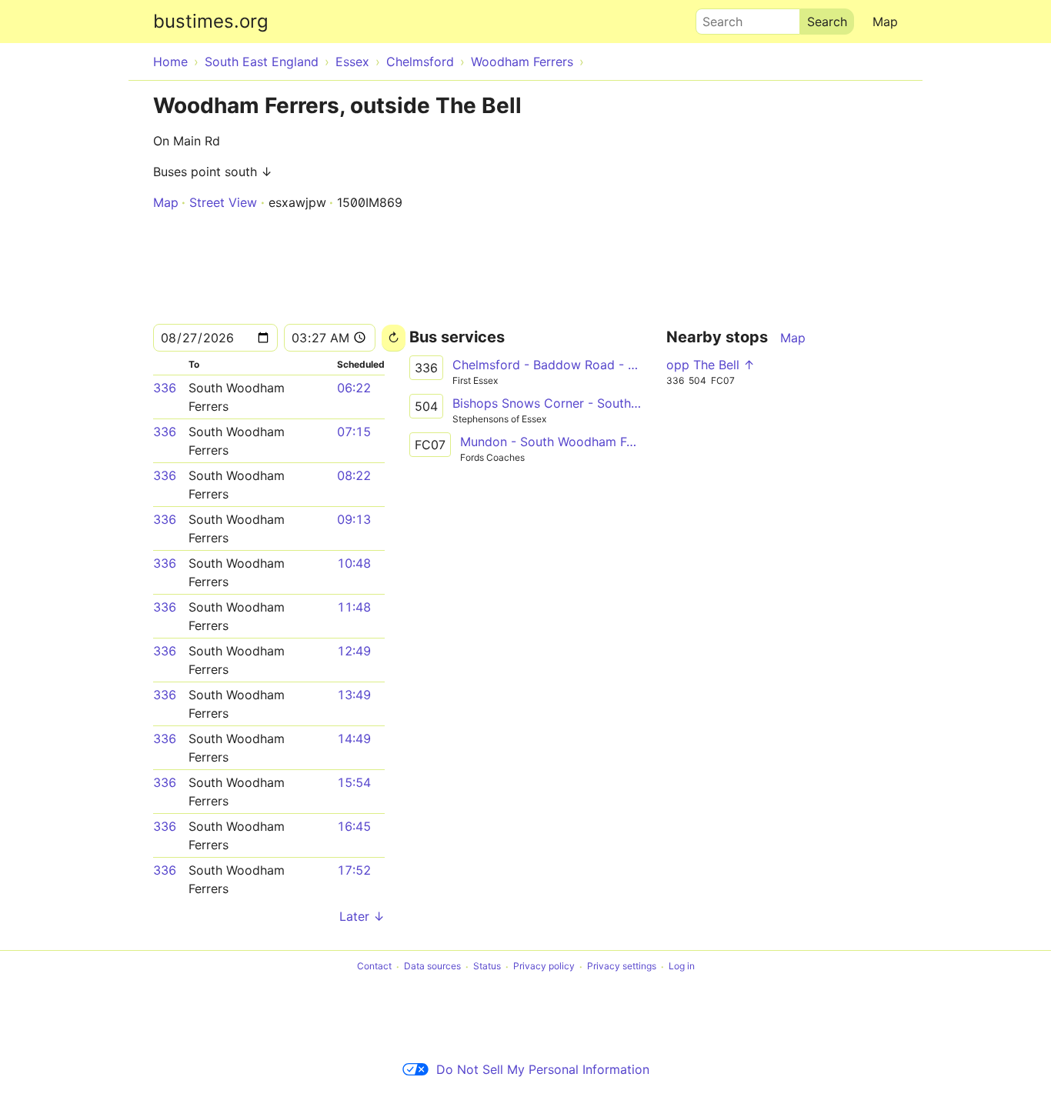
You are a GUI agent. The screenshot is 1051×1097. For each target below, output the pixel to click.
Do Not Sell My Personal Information (542, 1069)
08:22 (354, 475)
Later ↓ (362, 916)
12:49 (354, 651)
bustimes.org (211, 21)
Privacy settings (621, 966)
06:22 (354, 387)
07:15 (354, 431)
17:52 (354, 870)
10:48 (354, 563)
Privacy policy (544, 966)
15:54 (354, 782)
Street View (223, 202)
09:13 (354, 519)
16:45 (354, 826)
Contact (374, 966)
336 (164, 387)
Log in (682, 966)
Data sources (432, 966)
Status (487, 966)
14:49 (354, 738)
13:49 (354, 694)
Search (716, 17)
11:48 (354, 607)
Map (885, 21)
